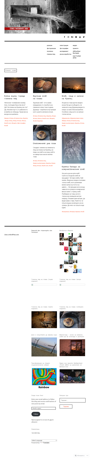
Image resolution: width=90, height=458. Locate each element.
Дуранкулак (66, 118)
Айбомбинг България (76, 52)
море (7, 120)
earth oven (8, 123)
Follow (36, 414)
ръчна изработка (65, 54)
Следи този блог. (37, 395)
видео (75, 45)
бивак (64, 120)
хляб (6, 125)
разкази (49, 45)
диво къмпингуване (68, 123)
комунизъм (66, 211)
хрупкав (40, 121)
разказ (78, 211)
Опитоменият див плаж (44, 143)
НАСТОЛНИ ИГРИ (77, 57)
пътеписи (50, 51)
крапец (26, 118)
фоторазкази (51, 48)
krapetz (14, 123)
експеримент (64, 51)
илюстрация (64, 45)
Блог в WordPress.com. (11, 234)
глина (12, 118)
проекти (75, 48)
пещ (11, 120)
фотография (64, 48)
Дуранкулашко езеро (77, 118)
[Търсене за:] (73, 400)
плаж (19, 120)
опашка (73, 211)
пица (15, 120)
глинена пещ (51, 54)
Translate (46, 442)
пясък (24, 120)
